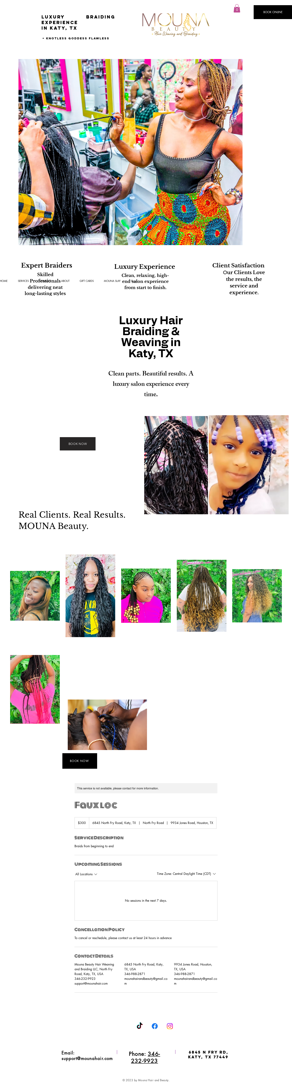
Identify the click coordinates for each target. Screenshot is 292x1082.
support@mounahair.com (87, 1058)
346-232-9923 (145, 1057)
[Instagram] (170, 1026)
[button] (236, 8)
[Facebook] (155, 1026)
